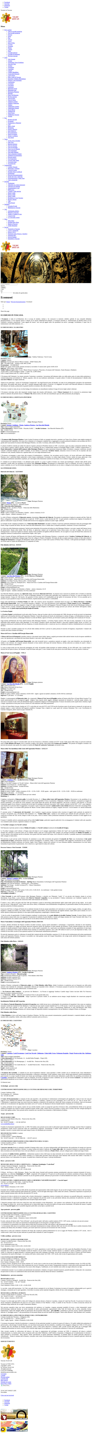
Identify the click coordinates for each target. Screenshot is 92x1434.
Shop (5, 219)
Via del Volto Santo (13, 160)
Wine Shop (11, 221)
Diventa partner (5, 1377)
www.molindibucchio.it (7, 1124)
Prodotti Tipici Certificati (15, 172)
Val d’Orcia (11, 113)
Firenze (10, 35)
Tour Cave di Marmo (14, 149)
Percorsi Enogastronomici (15, 175)
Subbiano (88, 1053)
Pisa (9, 38)
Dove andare (8, 30)
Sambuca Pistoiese (29, 425)
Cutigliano (10, 780)
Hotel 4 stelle (11, 194)
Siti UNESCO (12, 131)
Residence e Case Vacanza (15, 198)
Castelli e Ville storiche (14, 191)
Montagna (11, 128)
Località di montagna (14, 54)
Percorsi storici (12, 157)
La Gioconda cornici (14, 217)
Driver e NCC (12, 232)
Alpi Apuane (11, 59)
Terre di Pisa (11, 98)
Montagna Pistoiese (13, 92)
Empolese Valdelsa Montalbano (17, 79)
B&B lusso (11, 190)
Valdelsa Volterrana (13, 103)
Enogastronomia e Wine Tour (16, 178)
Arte (5, 209)
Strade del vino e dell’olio (15, 176)
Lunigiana (11, 87)
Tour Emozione (12, 150)
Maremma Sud (12, 90)
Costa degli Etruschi (13, 74)
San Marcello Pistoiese (13, 576)
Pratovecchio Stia (79, 1053)
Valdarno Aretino (13, 101)
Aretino (10, 66)
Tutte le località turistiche (15, 31)
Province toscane (13, 56)
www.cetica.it (5, 1185)
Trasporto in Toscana (14, 229)
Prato (9, 51)
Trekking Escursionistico (15, 155)
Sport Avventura (12, 134)
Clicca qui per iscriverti (7, 1395)
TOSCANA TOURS (14, 141)
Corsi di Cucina (12, 170)
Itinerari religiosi (12, 144)
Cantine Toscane (12, 167)
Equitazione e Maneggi (14, 123)
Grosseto (10, 46)
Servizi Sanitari (12, 237)
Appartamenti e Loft (13, 188)
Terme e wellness (13, 136)
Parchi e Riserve (12, 129)
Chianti (10, 70)
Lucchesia (11, 85)
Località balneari (12, 52)
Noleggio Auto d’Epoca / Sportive (17, 234)
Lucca (9, 41)
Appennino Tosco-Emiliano (16, 62)
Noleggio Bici (12, 235)
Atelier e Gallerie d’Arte (15, 214)
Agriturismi (11, 183)
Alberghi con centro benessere (16, 185)
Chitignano (40, 1053)
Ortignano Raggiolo (62, 1053)
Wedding (6, 204)
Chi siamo (3, 1374)
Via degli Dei (11, 163)
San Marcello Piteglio (13, 684)
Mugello (10, 93)
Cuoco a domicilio (13, 230)
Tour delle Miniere (13, 152)
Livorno (10, 44)
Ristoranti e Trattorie (13, 168)
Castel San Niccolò (30, 1053)
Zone (5, 57)
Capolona (9, 1053)
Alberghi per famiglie (14, 186)
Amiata (10, 61)
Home (8, 302)
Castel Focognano (18, 1053)
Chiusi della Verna (50, 1053)
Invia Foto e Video (6, 1383)
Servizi (6, 227)
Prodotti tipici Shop (13, 222)
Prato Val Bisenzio (13, 95)
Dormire (6, 181)
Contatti (3, 1375)
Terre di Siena (12, 100)
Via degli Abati (12, 162)
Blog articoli (4, 1380)
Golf (9, 124)
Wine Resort (11, 203)
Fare (5, 118)
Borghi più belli (12, 119)
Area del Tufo (12, 64)
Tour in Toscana (12, 145)
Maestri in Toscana (13, 212)
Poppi (71, 1053)
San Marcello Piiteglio (42, 425)
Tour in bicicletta (12, 147)
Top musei (11, 137)
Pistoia (10, 48)
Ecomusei (10, 121)
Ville (9, 201)
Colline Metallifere (13, 72)
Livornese (11, 83)
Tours (6, 139)
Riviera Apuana (12, 97)
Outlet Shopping (12, 225)
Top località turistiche (14, 33)
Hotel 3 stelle (11, 196)
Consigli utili (4, 1378)
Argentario (11, 67)
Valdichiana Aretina (13, 106)
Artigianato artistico (13, 211)
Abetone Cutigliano (12, 425)
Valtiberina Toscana (13, 114)
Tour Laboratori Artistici (15, 154)
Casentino (11, 69)
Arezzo (10, 39)
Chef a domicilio (12, 180)
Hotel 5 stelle (11, 193)
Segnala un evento (6, 1382)
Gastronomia (8, 165)
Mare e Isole (11, 126)
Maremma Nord (12, 88)
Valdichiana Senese (13, 108)
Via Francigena (12, 159)
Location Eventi (12, 206)
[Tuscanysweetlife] (10, 23)
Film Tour (11, 142)
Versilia (10, 116)
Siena (9, 36)
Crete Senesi (11, 75)
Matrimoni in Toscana (14, 207)
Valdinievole (11, 111)
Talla (2, 1055)
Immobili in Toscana (13, 238)
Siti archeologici (12, 132)
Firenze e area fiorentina (15, 80)
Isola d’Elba (11, 43)
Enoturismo (11, 173)
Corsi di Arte (11, 216)
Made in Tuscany (13, 224)
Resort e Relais (12, 199)
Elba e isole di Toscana (14, 77)
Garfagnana (11, 82)
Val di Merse (11, 110)
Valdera (10, 105)
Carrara (10, 49)
